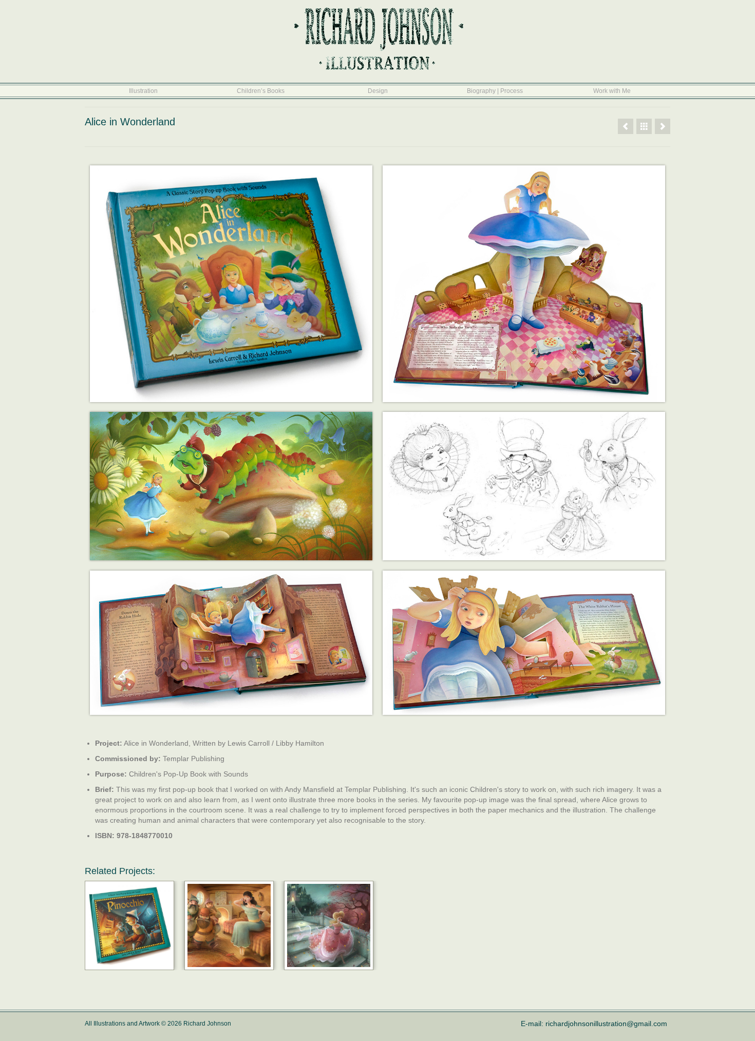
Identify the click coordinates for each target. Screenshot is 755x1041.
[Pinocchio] (129, 925)
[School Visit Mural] (662, 126)
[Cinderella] (328, 925)
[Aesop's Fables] (625, 126)
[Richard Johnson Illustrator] (644, 126)
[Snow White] (229, 925)
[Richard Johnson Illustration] (377, 38)
